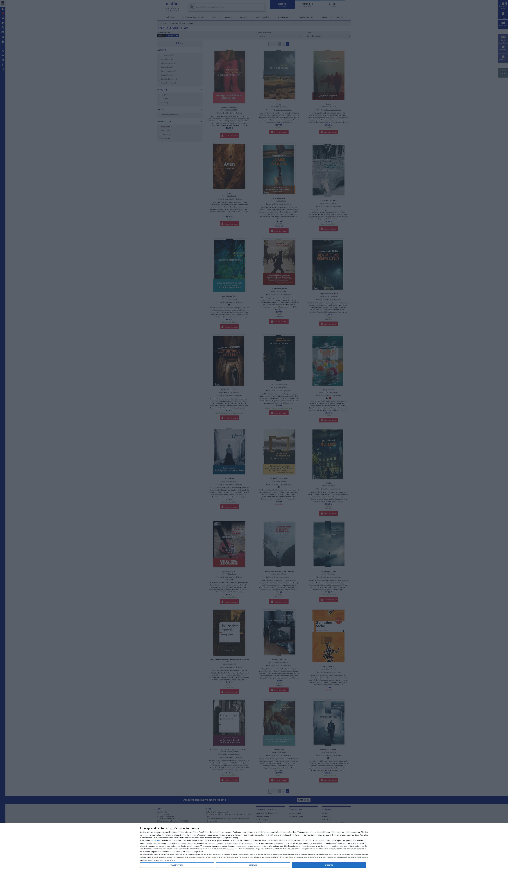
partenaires (155, 840)
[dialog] (254, 847)
